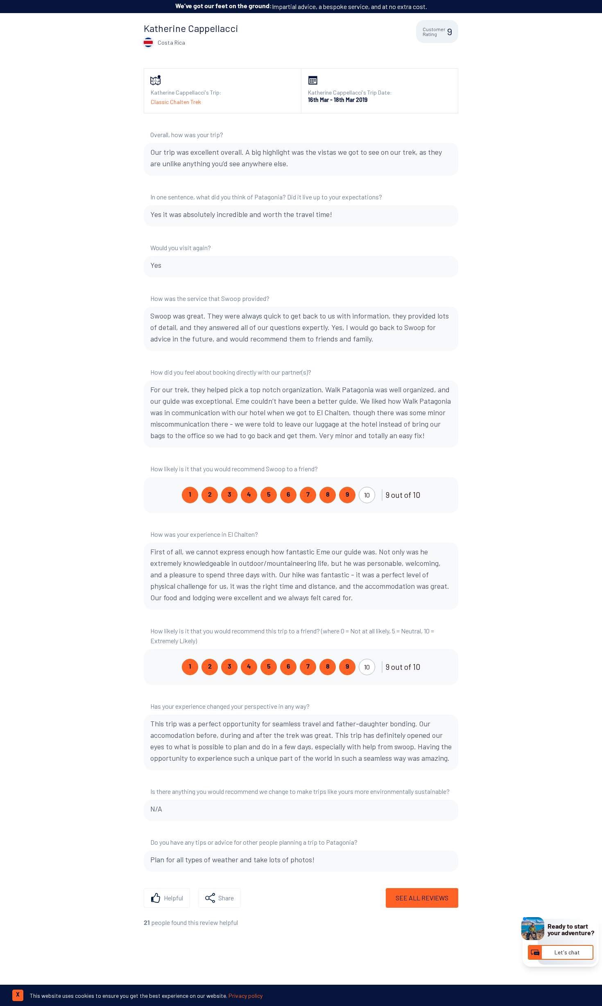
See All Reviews (422, 898)
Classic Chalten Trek (176, 101)
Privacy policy (246, 995)
